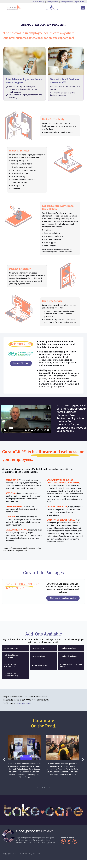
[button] (83, 8)
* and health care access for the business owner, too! (62, 94)
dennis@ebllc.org (24, 703)
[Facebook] (69, 841)
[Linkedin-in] (63, 841)
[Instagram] (74, 841)
